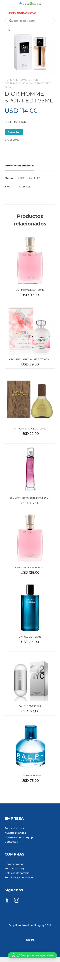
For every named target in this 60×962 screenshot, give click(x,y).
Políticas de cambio (17, 873)
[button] (9, 30)
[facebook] (7, 900)
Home (8, 79)
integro (30, 939)
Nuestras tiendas (15, 832)
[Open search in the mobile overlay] (30, 20)
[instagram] (16, 900)
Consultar (14, 132)
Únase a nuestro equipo (19, 837)
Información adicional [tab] (19, 165)
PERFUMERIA (22, 79)
